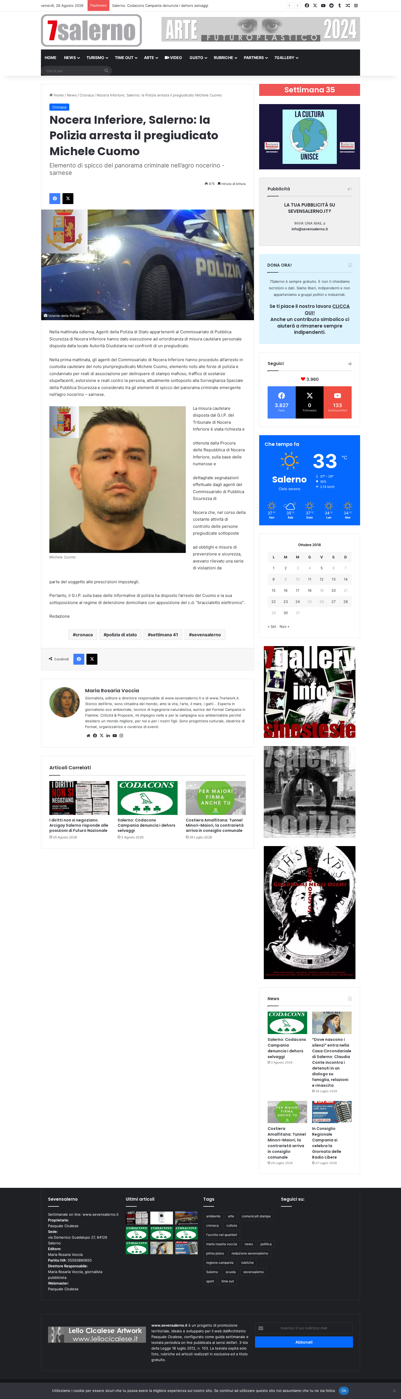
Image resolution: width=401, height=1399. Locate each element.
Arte (149, 57)
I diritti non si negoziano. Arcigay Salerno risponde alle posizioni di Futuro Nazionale (78, 825)
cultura (231, 1225)
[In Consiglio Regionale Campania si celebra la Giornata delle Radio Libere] (332, 1112)
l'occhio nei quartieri (221, 1235)
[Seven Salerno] (91, 30)
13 (334, 579)
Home (50, 57)
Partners (254, 57)
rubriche (247, 1262)
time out (228, 1281)
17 (297, 590)
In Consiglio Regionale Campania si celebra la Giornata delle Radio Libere (326, 1143)
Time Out (124, 57)
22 (273, 601)
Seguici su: (292, 1199)
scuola (231, 1272)
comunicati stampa (256, 1216)
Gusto (196, 57)
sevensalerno (206, 634)
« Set (272, 626)
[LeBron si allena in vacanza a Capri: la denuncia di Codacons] (137, 1248)
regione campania (220, 1262)
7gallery (284, 57)
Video (175, 57)
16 (286, 590)
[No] (394, 1391)
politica (266, 1244)
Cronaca (87, 95)
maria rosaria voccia (221, 1244)
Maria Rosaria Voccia (112, 690)
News (70, 57)
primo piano (215, 1253)
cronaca (84, 634)
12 (322, 579)
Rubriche (223, 57)
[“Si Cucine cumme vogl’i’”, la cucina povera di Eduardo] (161, 1218)
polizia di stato (121, 634)
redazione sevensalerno (250, 1253)
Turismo (95, 57)
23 (285, 601)
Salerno (212, 1272)
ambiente (213, 1216)
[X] (101, 735)
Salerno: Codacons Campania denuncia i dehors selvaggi (146, 825)
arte (231, 1216)
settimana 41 (164, 634)
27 (333, 601)
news (249, 1244)
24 (297, 601)
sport (210, 1281)
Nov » (284, 626)
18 (310, 590)
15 (274, 590)
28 (345, 601)
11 (309, 579)
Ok (344, 1390)
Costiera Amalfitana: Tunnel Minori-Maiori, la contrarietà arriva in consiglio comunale (215, 825)
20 (333, 590)
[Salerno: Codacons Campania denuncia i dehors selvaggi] (148, 798)
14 (346, 579)
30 (285, 613)
